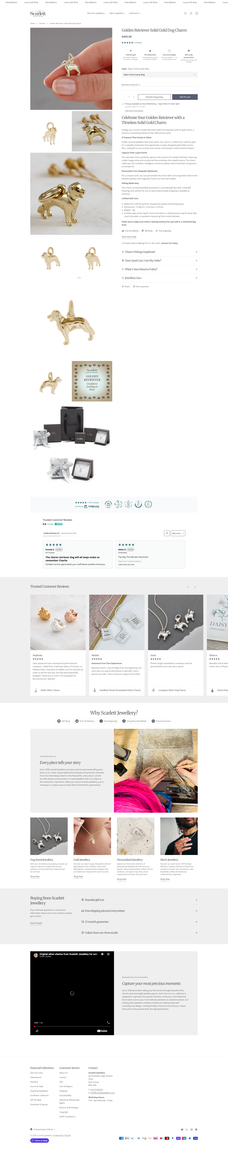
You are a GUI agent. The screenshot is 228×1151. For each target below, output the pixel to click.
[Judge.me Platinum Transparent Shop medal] (118, 504)
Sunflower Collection (39, 1095)
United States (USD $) (43, 1129)
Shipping (63, 1091)
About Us (63, 1072)
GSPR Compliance (67, 1116)
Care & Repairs (66, 1086)
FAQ (61, 1082)
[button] (128, 42)
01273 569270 (96, 1089)
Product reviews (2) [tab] (51, 533)
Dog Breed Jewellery (39, 1091)
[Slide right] (195, 587)
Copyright (63, 1112)
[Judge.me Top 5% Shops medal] (138, 504)
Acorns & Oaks (36, 1086)
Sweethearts (35, 1077)
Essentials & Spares (39, 1104)
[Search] (185, 13)
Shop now (35, 876)
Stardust (34, 1082)
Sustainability (65, 1095)
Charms (42, 23)
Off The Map (35, 1100)
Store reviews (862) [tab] (69, 533)
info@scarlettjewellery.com (102, 1092)
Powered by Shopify (62, 1135)
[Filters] (167, 533)
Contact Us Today (169, 243)
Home (32, 23)
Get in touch (36, 923)
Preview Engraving (154, 97)
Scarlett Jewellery (44, 1135)
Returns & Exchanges (68, 1107)
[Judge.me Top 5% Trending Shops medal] (148, 504)
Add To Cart (185, 97)
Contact (62, 1077)
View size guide (129, 237)
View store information (134, 111)
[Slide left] (188, 587)
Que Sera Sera (36, 1072)
